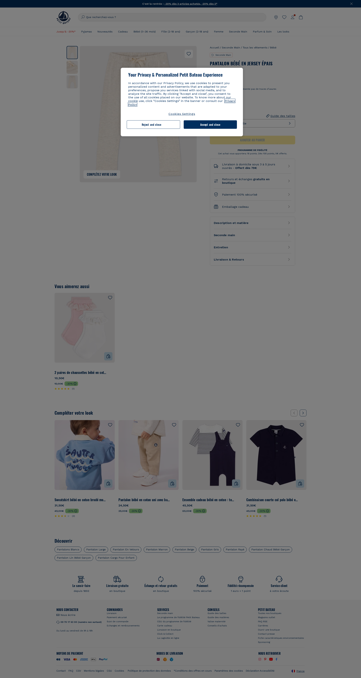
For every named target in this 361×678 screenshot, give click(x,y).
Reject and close (151, 125)
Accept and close (210, 125)
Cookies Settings (181, 114)
